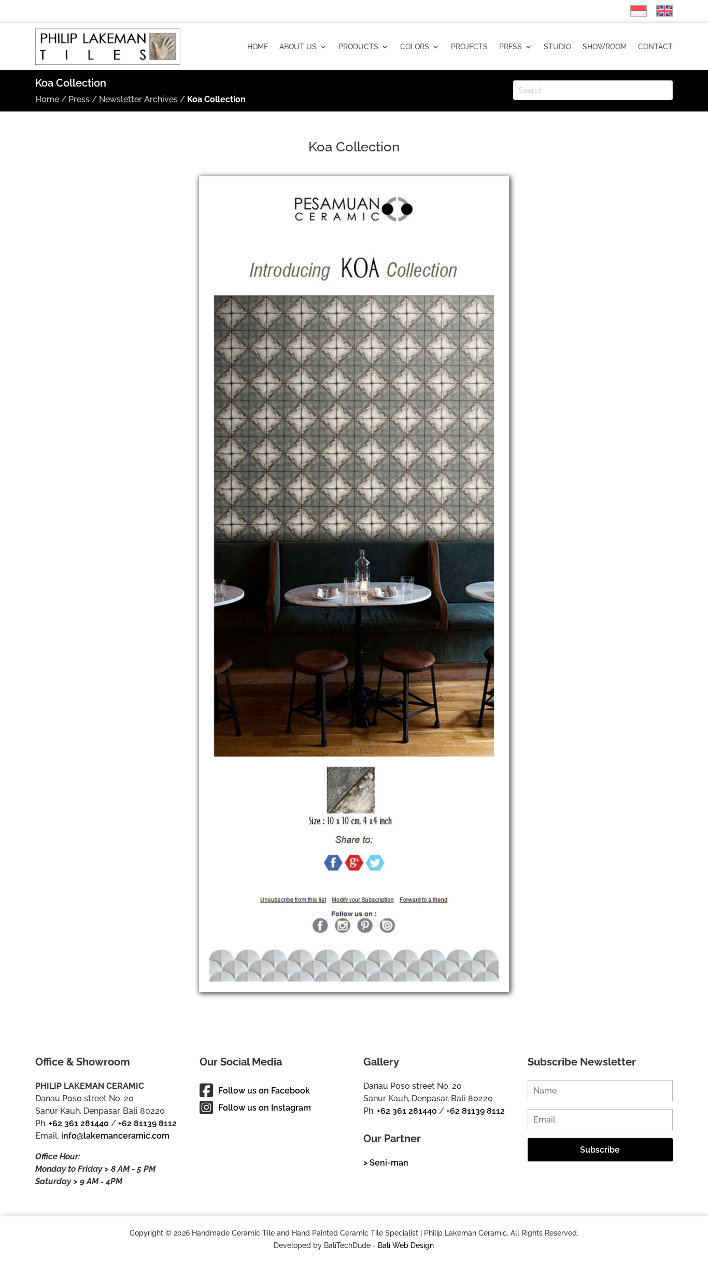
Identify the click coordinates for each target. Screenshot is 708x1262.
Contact (655, 47)
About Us (298, 47)
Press (510, 47)
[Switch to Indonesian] (633, 11)
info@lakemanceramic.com (115, 1136)
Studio (557, 47)
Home (257, 47)
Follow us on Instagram (264, 1108)
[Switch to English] (659, 11)
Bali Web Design (406, 1245)
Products (358, 47)
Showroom (605, 47)
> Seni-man (385, 1163)
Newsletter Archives (138, 99)
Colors (414, 47)
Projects (469, 47)
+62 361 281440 (79, 1123)
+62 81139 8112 (147, 1123)
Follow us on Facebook (264, 1091)
